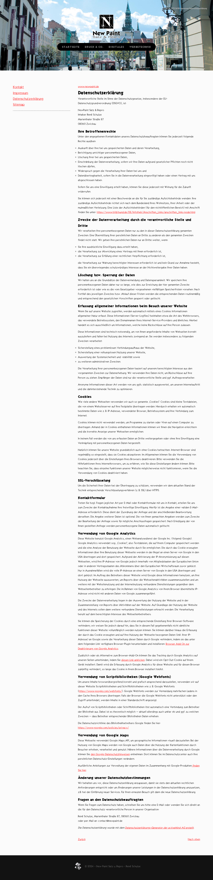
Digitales (116, 46)
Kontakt (18, 87)
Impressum (184, 8)
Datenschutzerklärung (198, 8)
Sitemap (19, 104)
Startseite (71, 46)
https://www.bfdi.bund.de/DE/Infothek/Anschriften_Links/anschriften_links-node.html (146, 212)
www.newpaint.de (88, 86)
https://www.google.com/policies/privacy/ (103, 727)
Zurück (82, 839)
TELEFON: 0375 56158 (171, 8)
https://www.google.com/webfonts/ (100, 691)
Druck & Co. (94, 46)
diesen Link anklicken (133, 660)
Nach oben (194, 839)
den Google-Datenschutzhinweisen (110, 754)
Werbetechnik (140, 46)
